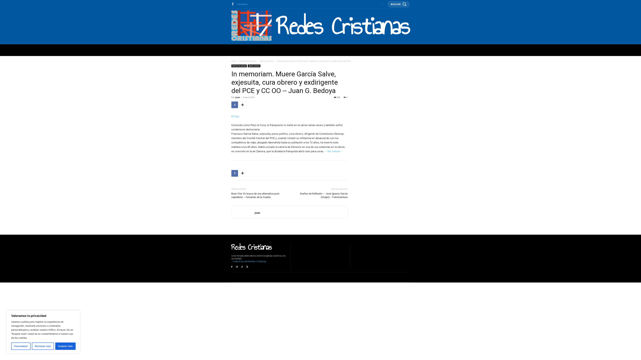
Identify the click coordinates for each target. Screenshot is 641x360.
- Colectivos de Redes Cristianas (248, 261)
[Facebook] (232, 4)
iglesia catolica (266, 61)
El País (235, 116)
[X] (247, 267)
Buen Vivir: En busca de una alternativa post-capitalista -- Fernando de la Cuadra (255, 195)
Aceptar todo (65, 346)
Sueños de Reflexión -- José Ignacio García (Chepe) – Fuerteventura (324, 195)
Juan (237, 97)
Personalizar (21, 346)
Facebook (242, 4)
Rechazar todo (43, 346)
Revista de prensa (248, 61)
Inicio (233, 61)
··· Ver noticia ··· (333, 151)
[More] (242, 105)
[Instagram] (237, 267)
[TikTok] (242, 267)
